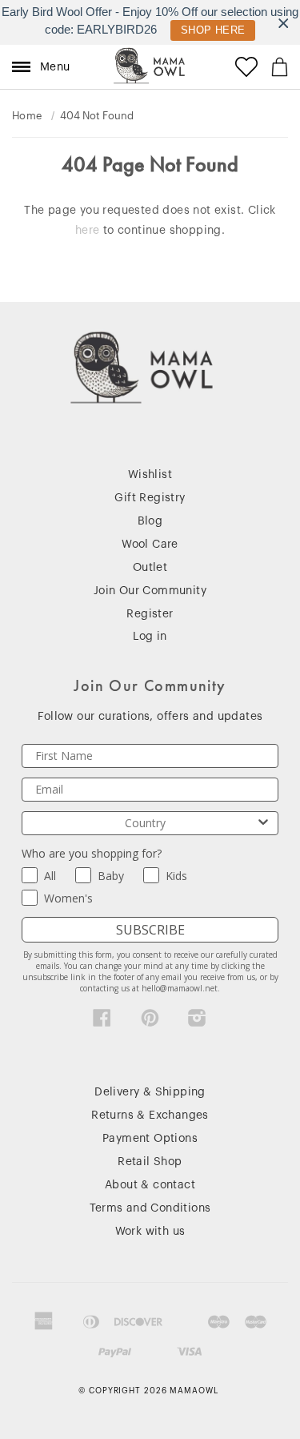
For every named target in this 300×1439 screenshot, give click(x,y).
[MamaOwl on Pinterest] (150, 1021)
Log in (149, 636)
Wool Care (150, 544)
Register (149, 614)
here (87, 230)
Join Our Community (150, 591)
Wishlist (150, 474)
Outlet (150, 567)
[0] (279, 67)
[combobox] (145, 823)
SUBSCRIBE (150, 930)
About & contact (150, 1185)
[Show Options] (263, 823)
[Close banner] (283, 23)
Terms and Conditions (150, 1208)
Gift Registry (149, 498)
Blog (150, 521)
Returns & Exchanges (150, 1115)
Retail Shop (150, 1162)
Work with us (150, 1231)
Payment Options (150, 1138)
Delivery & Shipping (150, 1092)
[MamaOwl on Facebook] (102, 1021)
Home (27, 116)
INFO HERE (205, 30)
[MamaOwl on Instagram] (197, 1021)
